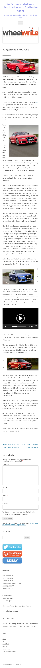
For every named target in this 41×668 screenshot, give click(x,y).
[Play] (5, 326)
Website (5, 504)
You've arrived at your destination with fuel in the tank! (20, 7)
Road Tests (29, 428)
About (4, 641)
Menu (20, 23)
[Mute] (32, 326)
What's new (6, 588)
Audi (36, 102)
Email (5, 496)
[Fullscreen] (36, 326)
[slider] (19, 326)
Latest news (21, 428)
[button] (20, 318)
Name (5, 487)
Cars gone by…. (7, 576)
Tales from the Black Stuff (10, 583)
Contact (5, 646)
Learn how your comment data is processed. (20, 524)
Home (4, 639)
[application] (20, 318)
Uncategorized (7, 586)
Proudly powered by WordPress (12, 664)
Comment (7, 464)
